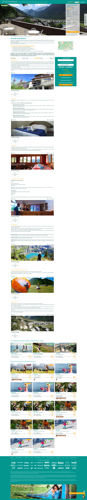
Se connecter (82, 2)
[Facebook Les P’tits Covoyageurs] (85, 15)
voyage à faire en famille (43, 477)
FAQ (43, 457)
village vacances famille (19, 471)
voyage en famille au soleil (34, 471)
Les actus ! (26, 457)
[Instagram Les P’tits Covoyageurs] (85, 19)
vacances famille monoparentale (33, 472)
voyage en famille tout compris (23, 475)
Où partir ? (46, 1)
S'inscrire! (82, 1)
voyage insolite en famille (26, 471)
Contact (31, 457)
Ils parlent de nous (19, 457)
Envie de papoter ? (71, 2)
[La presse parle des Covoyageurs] (43, 465)
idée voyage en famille (46, 471)
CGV (63, 457)
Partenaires (58, 457)
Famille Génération (16, 36)
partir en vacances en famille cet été (16, 477)
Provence (21, 36)
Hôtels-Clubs (37, 1)
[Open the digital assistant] (83, 496)
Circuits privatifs (31, 1)
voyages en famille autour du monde (26, 480)
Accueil (12, 36)
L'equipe (12, 457)
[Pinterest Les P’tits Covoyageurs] (85, 20)
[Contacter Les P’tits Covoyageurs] (85, 22)
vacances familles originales (60, 475)
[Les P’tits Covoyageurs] (9, 1)
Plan (67, 457)
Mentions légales (73, 457)
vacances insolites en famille (15, 475)
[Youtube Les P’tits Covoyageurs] (85, 17)
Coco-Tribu (42, 1)
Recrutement (38, 457)
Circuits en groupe (25, 1)
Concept (19, 1)
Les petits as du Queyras (27, 36)
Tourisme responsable (50, 457)
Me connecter (66, 84)
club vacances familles (64, 479)
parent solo (22, 472)
